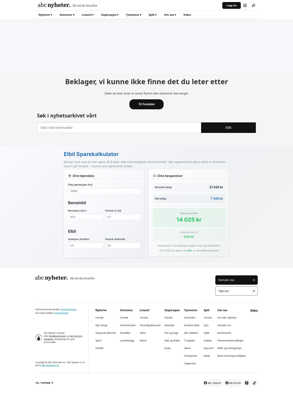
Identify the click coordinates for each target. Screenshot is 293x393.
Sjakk (206, 332)
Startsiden (189, 317)
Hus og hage (171, 332)
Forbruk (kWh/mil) (115, 239)
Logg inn (231, 5)
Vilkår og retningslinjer (229, 348)
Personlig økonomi (150, 325)
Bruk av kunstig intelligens (231, 355)
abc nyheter (214, 383)
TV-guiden (189, 340)
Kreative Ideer (192, 325)
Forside (99, 317)
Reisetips (169, 325)
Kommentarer (128, 325)
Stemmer (66, 15)
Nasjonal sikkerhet (105, 332)
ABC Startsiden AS (50, 365)
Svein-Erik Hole (61, 313)
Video (187, 15)
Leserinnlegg (127, 340)
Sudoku (208, 340)
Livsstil (87, 15)
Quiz (206, 325)
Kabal (207, 355)
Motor (143, 340)
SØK (228, 128)
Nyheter (44, 15)
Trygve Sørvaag (68, 309)
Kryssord (208, 348)
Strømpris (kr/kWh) (78, 239)
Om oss (169, 15)
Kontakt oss (226, 280)
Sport (98, 340)
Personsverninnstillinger (230, 340)
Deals (167, 348)
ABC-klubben (191, 332)
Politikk (99, 348)
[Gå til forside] (129, 5)
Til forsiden (146, 104)
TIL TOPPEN (42, 383)
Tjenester (132, 15)
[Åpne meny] (245, 5)
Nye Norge (101, 325)
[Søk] (253, 5)
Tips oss (223, 291)
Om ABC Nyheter (227, 317)
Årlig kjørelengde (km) (80, 184)
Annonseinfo (224, 332)
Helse (143, 332)
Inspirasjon (108, 15)
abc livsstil (235, 383)
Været (187, 348)
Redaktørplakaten (57, 336)
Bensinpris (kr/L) (77, 210)
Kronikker (125, 332)
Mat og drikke (172, 340)
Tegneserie (190, 363)
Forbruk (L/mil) (113, 210)
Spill (151, 15)
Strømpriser (190, 355)
